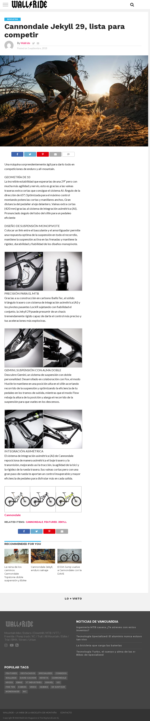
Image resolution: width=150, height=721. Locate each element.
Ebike (19, 682)
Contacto (66, 712)
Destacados (27, 673)
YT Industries (34, 682)
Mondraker (12, 691)
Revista (44, 678)
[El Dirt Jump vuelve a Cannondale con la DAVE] (69, 562)
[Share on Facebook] (17, 153)
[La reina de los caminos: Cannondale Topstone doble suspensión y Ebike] (16, 562)
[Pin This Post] (43, 153)
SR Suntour (58, 687)
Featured (50, 522)
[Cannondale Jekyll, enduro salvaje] (43, 562)
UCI (58, 682)
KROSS (9, 682)
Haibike (44, 687)
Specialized (45, 673)
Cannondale (12, 515)
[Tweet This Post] (30, 153)
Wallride (25, 43)
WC (25, 691)
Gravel (49, 682)
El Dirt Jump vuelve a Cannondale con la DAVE (69, 570)
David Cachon (28, 678)
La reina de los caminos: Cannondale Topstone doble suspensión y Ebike (15, 574)
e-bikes (22, 687)
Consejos (61, 673)
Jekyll (62, 522)
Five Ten (10, 687)
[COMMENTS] (68, 153)
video (33, 687)
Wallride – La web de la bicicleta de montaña (30, 712)
